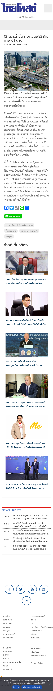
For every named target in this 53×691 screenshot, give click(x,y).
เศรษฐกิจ (9, 236)
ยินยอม (16, 687)
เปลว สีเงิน (7, 620)
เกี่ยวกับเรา (35, 652)
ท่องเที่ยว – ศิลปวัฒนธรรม (42, 627)
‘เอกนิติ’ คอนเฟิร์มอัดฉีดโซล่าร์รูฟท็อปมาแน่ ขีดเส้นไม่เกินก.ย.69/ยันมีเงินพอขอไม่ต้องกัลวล (26, 324)
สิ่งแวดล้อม (35, 638)
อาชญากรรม (7, 651)
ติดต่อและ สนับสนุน (38, 655)
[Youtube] (32, 589)
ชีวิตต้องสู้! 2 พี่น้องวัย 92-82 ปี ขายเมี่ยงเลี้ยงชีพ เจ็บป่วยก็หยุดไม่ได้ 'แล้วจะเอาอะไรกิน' (31, 540)
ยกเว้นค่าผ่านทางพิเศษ (29, 231)
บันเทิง (5, 666)
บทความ (6, 627)
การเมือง (6, 616)
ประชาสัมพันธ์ (36, 630)
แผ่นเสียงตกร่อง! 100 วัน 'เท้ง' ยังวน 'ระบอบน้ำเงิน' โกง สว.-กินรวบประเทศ (30, 547)
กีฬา (32, 623)
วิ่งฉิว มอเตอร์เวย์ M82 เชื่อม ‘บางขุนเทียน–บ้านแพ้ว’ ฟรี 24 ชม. (25, 363)
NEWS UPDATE (11, 510)
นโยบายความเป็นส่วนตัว (32, 687)
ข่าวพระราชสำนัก (9, 634)
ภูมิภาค (34, 634)
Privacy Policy (37, 663)
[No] (49, 684)
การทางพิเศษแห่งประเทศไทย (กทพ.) (19, 225)
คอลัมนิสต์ (7, 623)
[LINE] (26, 601)
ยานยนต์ (6, 658)
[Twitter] (20, 589)
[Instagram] (44, 589)
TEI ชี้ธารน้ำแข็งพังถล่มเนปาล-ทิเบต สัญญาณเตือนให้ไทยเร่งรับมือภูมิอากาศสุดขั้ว (30, 532)
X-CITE (5, 655)
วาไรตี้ (33, 620)
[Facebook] (9, 589)
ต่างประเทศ (7, 648)
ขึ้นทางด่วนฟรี (11, 231)
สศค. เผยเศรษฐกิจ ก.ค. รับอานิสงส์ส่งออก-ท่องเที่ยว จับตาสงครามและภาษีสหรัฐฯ (25, 406)
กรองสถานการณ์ (38, 616)
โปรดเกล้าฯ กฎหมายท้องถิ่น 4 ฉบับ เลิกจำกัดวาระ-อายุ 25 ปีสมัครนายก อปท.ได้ (30, 517)
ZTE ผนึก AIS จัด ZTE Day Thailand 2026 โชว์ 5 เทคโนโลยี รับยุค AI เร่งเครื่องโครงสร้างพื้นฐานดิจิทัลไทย (27, 488)
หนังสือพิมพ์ (8, 638)
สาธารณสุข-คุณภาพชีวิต (12, 662)
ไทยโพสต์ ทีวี (8, 669)
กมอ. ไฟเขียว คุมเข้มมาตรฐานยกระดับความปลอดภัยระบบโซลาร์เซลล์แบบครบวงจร (26, 283)
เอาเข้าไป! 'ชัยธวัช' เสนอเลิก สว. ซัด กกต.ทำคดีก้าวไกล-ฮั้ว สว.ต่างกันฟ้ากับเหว (30, 525)
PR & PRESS (36, 648)
